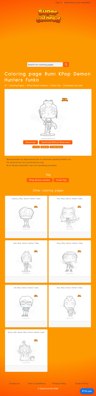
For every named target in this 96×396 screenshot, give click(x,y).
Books (46, 147)
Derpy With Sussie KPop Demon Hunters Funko (26, 332)
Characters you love (72, 85)
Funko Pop (55, 85)
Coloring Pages (16, 85)
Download (30, 142)
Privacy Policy (59, 383)
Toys (37, 147)
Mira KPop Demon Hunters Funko (70, 199)
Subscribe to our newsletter (77, 2)
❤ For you (87, 391)
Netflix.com (66, 159)
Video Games (57, 147)
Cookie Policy (81, 383)
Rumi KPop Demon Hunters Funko (26, 243)
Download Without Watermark (56, 142)
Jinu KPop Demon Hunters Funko (26, 288)
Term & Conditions (37, 383)
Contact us (14, 383)
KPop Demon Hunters (37, 85)
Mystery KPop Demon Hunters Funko (26, 199)
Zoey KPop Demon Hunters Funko (70, 243)
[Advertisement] (48, 42)
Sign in (59, 2)
